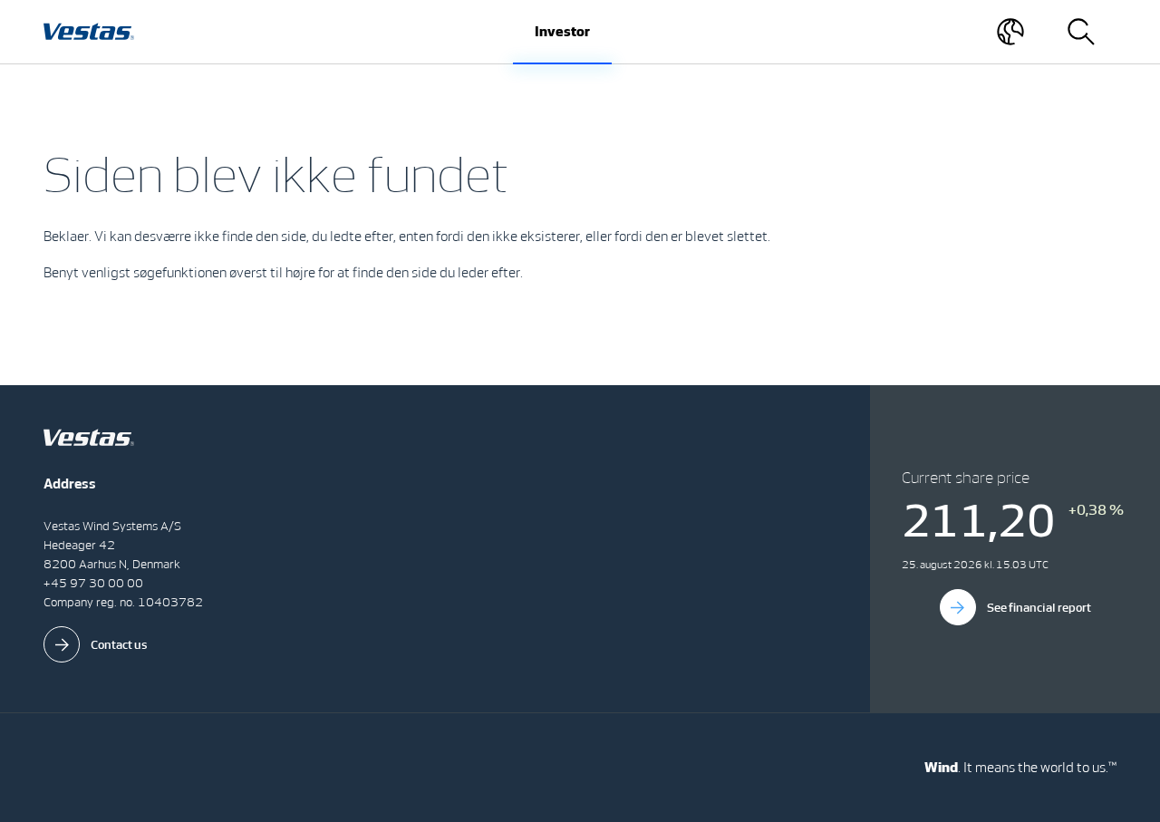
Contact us (119, 645)
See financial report (1039, 607)
